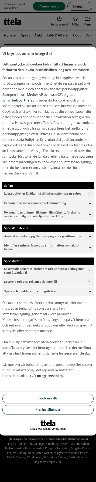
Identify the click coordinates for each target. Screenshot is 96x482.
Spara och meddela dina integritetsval (31, 291)
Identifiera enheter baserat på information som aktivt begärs (41, 247)
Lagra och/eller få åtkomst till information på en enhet (42, 194)
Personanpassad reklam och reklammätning (35, 203)
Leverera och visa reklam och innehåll (30, 282)
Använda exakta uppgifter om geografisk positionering (42, 236)
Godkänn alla (48, 398)
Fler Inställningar (48, 410)
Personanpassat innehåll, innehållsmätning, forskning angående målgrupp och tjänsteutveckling (42, 214)
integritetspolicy (50, 375)
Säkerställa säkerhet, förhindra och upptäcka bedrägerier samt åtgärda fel (44, 271)
